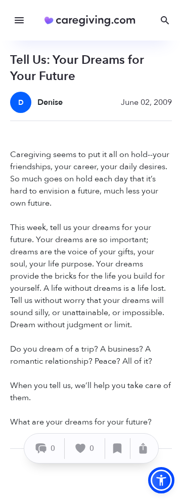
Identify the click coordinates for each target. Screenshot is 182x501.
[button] (161, 480)
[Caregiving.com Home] (93, 20)
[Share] (143, 448)
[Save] (117, 448)
